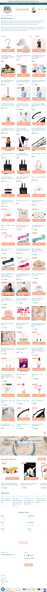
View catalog (1, 9)
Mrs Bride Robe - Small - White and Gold (8, 401)
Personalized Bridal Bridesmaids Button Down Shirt (22, 130)
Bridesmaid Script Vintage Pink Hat (7, 324)
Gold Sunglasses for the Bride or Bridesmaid (7, 81)
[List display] (31, 36)
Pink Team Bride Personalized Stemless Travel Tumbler (23, 81)
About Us (3, 578)
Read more (29, 3)
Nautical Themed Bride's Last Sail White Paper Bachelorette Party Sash (8, 275)
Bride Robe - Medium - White (22, 400)
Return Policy (3, 576)
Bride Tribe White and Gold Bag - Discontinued (22, 226)
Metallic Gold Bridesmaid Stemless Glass (38, 201)
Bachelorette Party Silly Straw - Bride (7, 250)
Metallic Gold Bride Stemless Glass (8, 226)
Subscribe (28, 563)
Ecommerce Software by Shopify (7, 589)
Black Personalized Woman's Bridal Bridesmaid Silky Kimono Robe (39, 57)
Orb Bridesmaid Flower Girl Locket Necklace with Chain (8, 104)
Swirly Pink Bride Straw (37, 400)
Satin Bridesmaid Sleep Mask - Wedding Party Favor (39, 226)
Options (8, 50)
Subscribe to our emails (29, 556)
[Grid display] (29, 36)
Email (2, 521)
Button (23, 447)
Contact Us (3, 574)
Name (2, 514)
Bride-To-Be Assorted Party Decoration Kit (22, 324)
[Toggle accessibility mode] (39, 4)
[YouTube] (28, 554)
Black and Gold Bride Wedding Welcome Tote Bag (7, 178)
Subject (2, 527)
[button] (1, 3)
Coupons (3, 581)
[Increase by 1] (4, 476)
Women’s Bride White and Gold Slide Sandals (22, 349)
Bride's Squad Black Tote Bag (23, 200)
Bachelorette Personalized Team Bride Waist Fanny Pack (38, 129)
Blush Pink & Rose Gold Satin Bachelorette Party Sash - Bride (38, 325)
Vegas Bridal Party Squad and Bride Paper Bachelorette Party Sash (23, 275)
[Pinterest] (26, 554)
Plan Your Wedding (5, 579)
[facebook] (30, 554)
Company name (30, 514)
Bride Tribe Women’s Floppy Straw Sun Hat (38, 274)
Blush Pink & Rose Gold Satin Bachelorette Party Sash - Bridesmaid (8, 349)
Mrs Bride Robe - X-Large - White (38, 375)
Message (29, 527)
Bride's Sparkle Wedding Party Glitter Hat (23, 56)
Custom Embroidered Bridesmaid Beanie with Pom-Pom (7, 300)
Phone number (30, 521)
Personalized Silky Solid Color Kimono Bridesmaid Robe (22, 105)
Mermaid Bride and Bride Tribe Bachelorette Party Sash (23, 250)
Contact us (37, 3)
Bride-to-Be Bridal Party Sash (39, 153)
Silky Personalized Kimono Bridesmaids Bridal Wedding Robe (38, 105)
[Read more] (39, 9)
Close (45, 1)
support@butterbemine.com (9, 553)
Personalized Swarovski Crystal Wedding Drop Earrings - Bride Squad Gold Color (7, 376)
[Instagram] (24, 554)
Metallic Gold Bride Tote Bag (39, 177)
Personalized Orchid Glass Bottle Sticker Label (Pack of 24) (29, 483)
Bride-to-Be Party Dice (21, 374)
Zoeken (27, 9)
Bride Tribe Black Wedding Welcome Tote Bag (22, 178)
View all (41, 457)
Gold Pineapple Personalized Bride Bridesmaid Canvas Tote (8, 129)
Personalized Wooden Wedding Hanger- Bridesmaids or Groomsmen (8, 57)
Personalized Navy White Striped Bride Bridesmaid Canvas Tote (7, 202)
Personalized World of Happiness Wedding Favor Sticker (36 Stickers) (9, 483)
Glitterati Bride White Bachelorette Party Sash (22, 154)
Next (32, 3)
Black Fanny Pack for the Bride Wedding (38, 425)
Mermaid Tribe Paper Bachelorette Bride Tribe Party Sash (38, 250)
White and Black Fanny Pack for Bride (23, 425)
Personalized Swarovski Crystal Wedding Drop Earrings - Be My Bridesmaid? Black (38, 350)
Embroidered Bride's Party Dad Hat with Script (38, 299)
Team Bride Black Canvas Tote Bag (8, 154)
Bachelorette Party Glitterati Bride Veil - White (7, 425)
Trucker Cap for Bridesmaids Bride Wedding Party (38, 81)
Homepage (3, 15)
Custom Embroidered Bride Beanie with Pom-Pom (22, 299)
